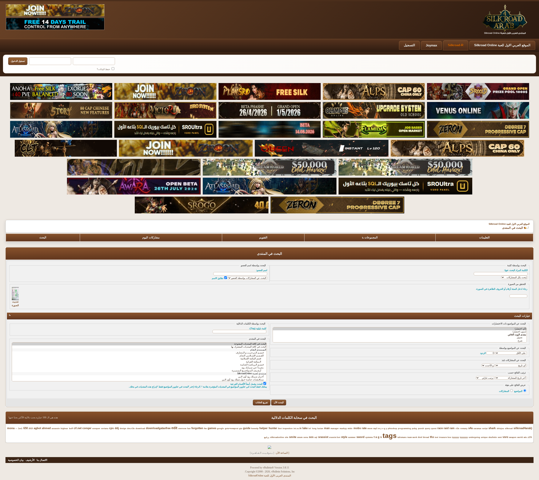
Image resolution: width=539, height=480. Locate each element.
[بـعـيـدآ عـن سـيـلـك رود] (139, 367)
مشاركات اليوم (151, 237)
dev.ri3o (131, 428)
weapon (512, 437)
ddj (117, 428)
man (327, 428)
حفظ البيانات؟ (104, 69)
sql (315, 437)
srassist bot (334, 437)
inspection (288, 428)
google (220, 428)
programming (404, 428)
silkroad (509, 428)
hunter (273, 428)
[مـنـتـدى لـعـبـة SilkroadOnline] (139, 373)
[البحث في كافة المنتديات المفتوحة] (139, 343)
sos (311, 437)
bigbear (64, 428)
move (369, 428)
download (140, 428)
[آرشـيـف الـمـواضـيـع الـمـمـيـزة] (139, 370)
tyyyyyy (455, 437)
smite (292, 437)
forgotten (197, 428)
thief (420, 437)
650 (25, 428)
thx (432, 437)
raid (446, 428)
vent (500, 437)
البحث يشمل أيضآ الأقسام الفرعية (246, 384)
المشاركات (504, 391)
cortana (104, 428)
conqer (86, 428)
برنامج (266, 437)
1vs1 (20, 428)
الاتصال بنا (42, 460)
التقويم (263, 237)
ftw (205, 428)
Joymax (431, 45)
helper (263, 428)
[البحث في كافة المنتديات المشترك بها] (139, 346)
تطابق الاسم (217, 278)
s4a (470, 428)
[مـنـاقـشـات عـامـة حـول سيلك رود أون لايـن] (139, 379)
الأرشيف (30, 460)
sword (360, 437)
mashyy (343, 428)
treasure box (445, 437)
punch (421, 428)
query (427, 428)
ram (452, 428)
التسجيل (409, 45)
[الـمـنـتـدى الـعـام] (139, 349)
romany (463, 428)
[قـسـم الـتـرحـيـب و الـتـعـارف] (139, 352)
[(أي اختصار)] (400, 328)
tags (390, 435)
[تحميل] (400, 337)
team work (412, 437)
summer (352, 437)
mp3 (375, 428)
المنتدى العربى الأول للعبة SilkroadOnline (269, 475)
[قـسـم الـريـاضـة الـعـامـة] (139, 364)
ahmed (46, 428)
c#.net (77, 428)
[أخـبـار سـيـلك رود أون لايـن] (139, 376)
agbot (37, 428)
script (485, 428)
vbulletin (492, 437)
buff (71, 428)
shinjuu (500, 428)
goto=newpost (231, 428)
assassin (56, 428)
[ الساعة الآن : (282, 452)
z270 (530, 437)
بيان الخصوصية (16, 460)
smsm (300, 437)
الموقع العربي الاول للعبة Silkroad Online (502, 45)
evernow (182, 428)
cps (111, 428)
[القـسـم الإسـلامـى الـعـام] (139, 355)
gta (240, 428)
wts (525, 437)
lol (309, 428)
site (286, 437)
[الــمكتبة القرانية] (139, 361)
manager (335, 428)
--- (16, 428)
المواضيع (518, 391)
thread (426, 437)
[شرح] (400, 340)
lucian (320, 428)
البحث (42, 237)
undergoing (474, 437)
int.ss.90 (298, 428)
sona (305, 437)
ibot (280, 428)
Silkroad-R (455, 45)
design (123, 428)
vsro (505, 437)
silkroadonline (277, 437)
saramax (477, 428)
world (520, 437)
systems (369, 437)
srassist (323, 437)
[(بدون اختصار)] (400, 331)
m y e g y (382, 428)
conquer (96, 428)
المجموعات (371, 237)
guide (246, 428)
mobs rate (360, 428)
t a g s (378, 437)
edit (174, 428)
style (344, 437)
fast (189, 428)
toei (436, 437)
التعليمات (484, 237)
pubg (414, 428)
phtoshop (392, 428)
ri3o (457, 428)
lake (305, 428)
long (314, 428)
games (212, 428)
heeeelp (255, 428)
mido (350, 428)
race (440, 428)
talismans (402, 437)
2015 (31, 428)
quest (433, 428)
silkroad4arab (522, 428)
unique (484, 437)
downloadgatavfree (158, 428)
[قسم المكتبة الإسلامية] (139, 358)
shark (492, 428)
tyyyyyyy (464, 437)
